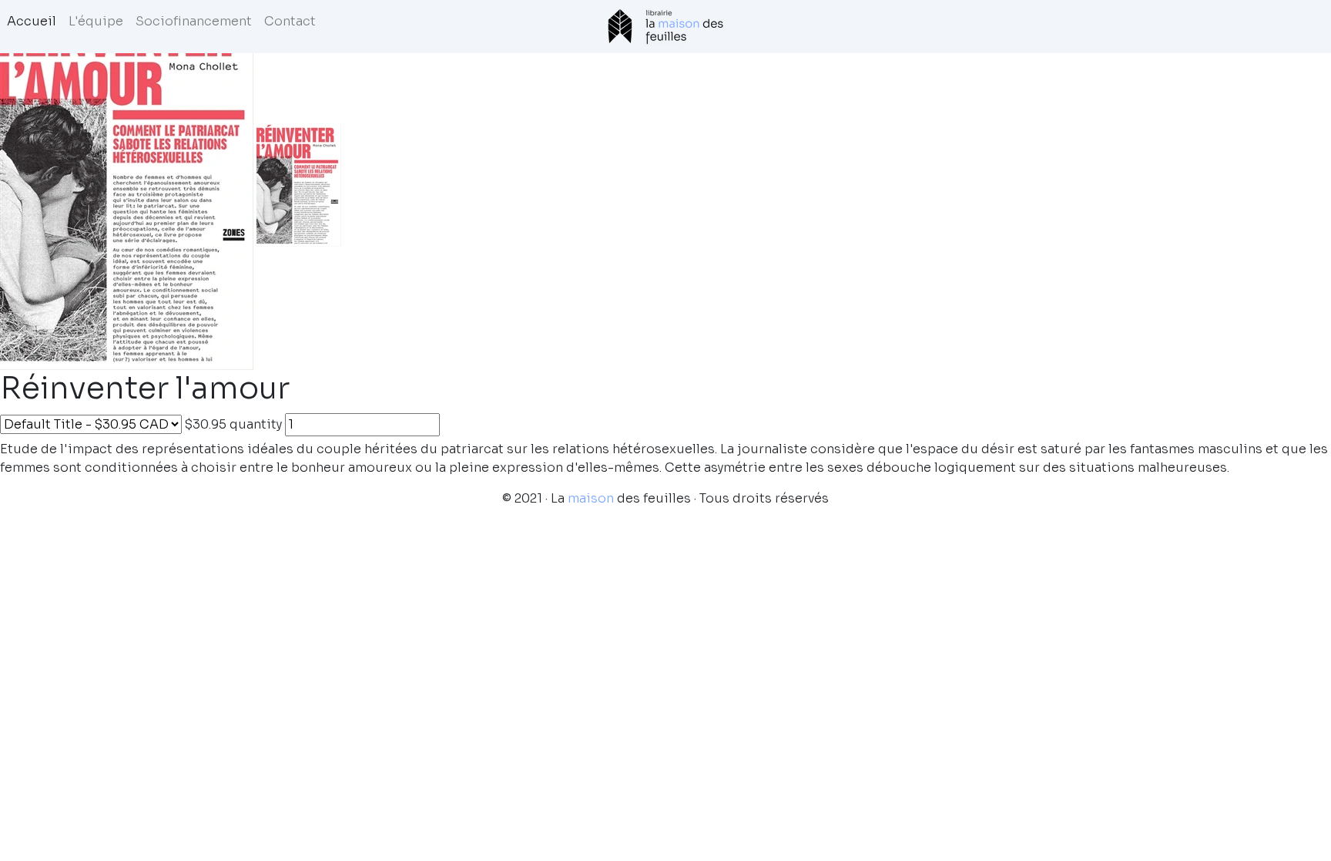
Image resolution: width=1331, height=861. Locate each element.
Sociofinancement (194, 21)
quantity (256, 424)
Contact (290, 21)
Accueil (31, 21)
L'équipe (96, 21)
